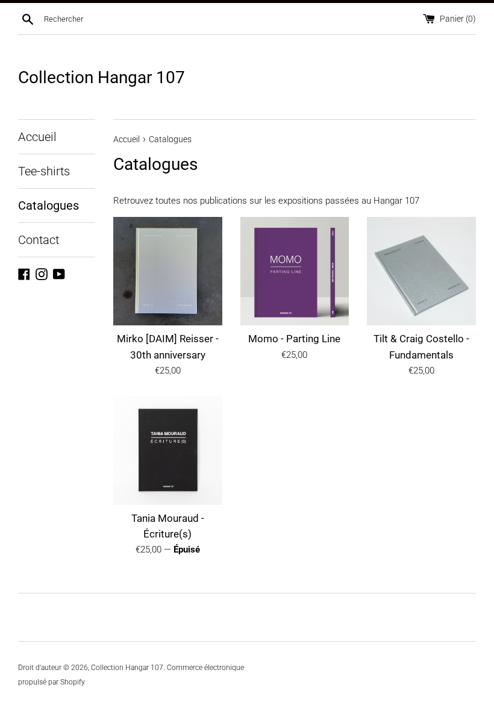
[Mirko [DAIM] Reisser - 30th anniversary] (167, 271)
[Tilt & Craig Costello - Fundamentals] (421, 271)
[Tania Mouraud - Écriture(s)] (167, 450)
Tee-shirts (44, 171)
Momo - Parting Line (294, 339)
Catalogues (48, 205)
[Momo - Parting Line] (294, 271)
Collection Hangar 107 (101, 77)
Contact (38, 240)
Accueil (37, 137)
